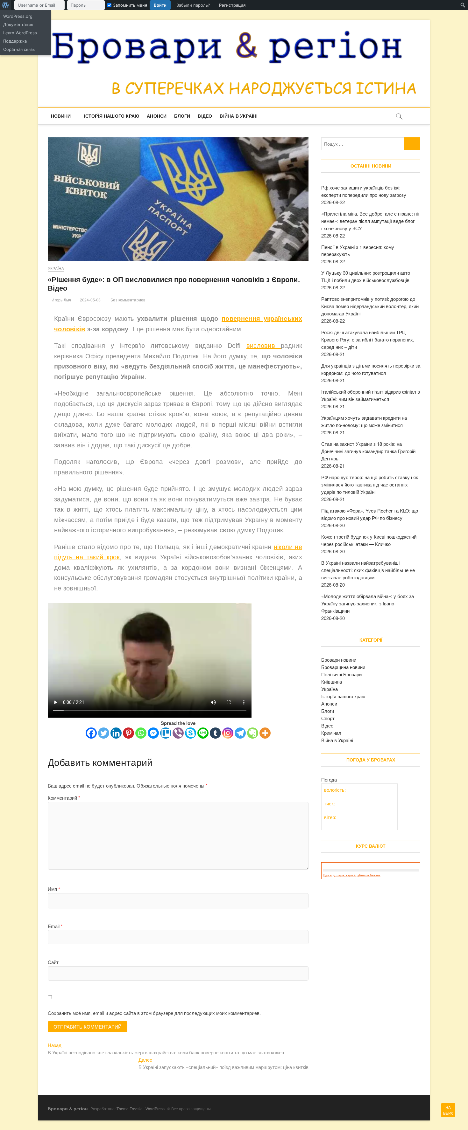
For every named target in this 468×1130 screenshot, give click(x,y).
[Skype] (190, 733)
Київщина (331, 681)
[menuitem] (5, 5)
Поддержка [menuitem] (15, 41)
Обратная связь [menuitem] (19, 49)
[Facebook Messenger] (153, 733)
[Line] (203, 733)
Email (55, 926)
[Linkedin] (116, 733)
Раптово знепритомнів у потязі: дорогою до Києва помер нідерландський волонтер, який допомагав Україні (370, 306)
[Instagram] (227, 733)
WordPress (155, 1108)
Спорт (328, 718)
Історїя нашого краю (111, 116)
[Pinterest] (128, 733)
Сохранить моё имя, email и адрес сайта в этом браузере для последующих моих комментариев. (154, 1012)
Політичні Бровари (341, 674)
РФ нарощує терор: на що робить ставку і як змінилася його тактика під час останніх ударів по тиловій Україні (369, 484)
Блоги (182, 116)
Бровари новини (338, 659)
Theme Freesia (130, 1108)
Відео (205, 116)
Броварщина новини (343, 667)
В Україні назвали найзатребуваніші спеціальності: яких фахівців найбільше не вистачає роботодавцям (368, 570)
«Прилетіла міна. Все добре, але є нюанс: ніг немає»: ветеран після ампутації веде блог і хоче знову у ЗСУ (370, 220)
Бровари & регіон (68, 1108)
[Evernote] (252, 733)
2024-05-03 (90, 300)
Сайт (53, 962)
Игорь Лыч (61, 300)
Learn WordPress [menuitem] (20, 32)
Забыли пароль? (193, 5)
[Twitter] (103, 733)
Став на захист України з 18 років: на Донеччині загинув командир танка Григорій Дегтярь (368, 451)
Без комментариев (127, 300)
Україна (56, 268)
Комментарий (64, 797)
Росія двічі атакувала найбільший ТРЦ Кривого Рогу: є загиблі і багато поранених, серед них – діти (367, 339)
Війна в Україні (239, 116)
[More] (265, 733)
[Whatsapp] (140, 733)
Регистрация (232, 5)
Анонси (157, 116)
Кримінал (331, 732)
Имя (54, 888)
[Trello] (165, 733)
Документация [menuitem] (18, 24)
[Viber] (178, 733)
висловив (263, 345)
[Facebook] (91, 733)
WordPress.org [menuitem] (17, 16)
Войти (160, 5)
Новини (61, 116)
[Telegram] (240, 733)
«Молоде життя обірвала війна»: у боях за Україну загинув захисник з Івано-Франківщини (367, 603)
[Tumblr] (215, 733)
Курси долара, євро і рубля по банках (351, 875)
